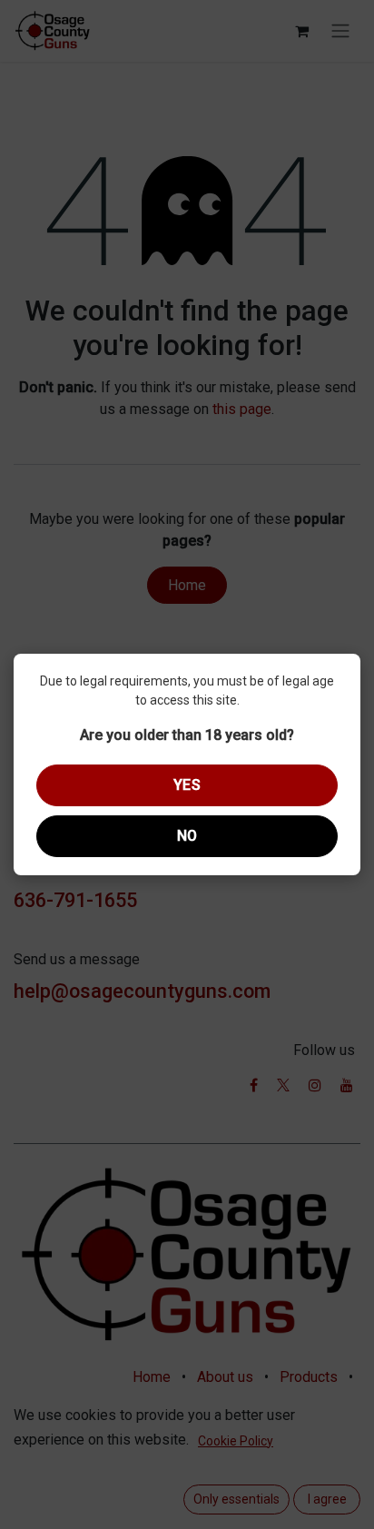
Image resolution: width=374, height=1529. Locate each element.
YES (187, 785)
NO (187, 835)
